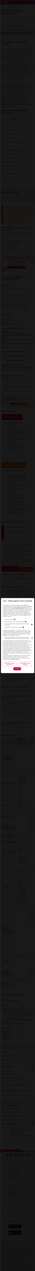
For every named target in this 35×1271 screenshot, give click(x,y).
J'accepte (17, 668)
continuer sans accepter (9, 664)
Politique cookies (15, 659)
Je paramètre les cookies (25, 664)
